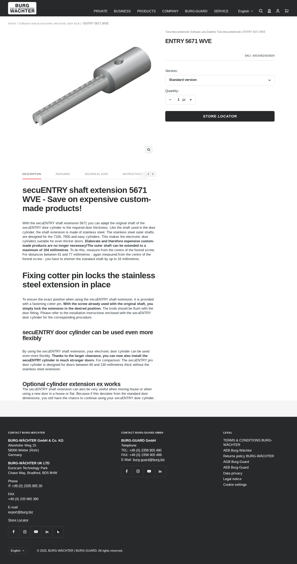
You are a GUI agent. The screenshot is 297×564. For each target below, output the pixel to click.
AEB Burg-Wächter (237, 450)
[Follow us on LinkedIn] (47, 531)
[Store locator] (269, 11)
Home (12, 23)
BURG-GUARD (196, 11)
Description (31, 174)
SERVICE (221, 11)
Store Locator (18, 520)
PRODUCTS (146, 11)
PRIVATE (100, 11)
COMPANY (170, 11)
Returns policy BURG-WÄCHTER (248, 456)
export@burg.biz (20, 512)
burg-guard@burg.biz (149, 460)
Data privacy (232, 473)
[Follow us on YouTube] (35, 531)
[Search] (261, 11)
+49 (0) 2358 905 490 (145, 450)
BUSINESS (122, 11)
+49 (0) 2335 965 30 (27, 486)
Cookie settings (235, 485)
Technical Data (96, 174)
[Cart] (286, 11)
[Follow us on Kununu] (58, 531)
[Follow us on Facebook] (13, 531)
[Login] (278, 11)
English (243, 11)
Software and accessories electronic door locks (50, 23)
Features (63, 174)
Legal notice (232, 479)
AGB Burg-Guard (236, 462)
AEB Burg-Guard (236, 467)
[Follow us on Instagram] (24, 531)
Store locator (220, 116)
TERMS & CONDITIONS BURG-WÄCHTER (247, 442)
